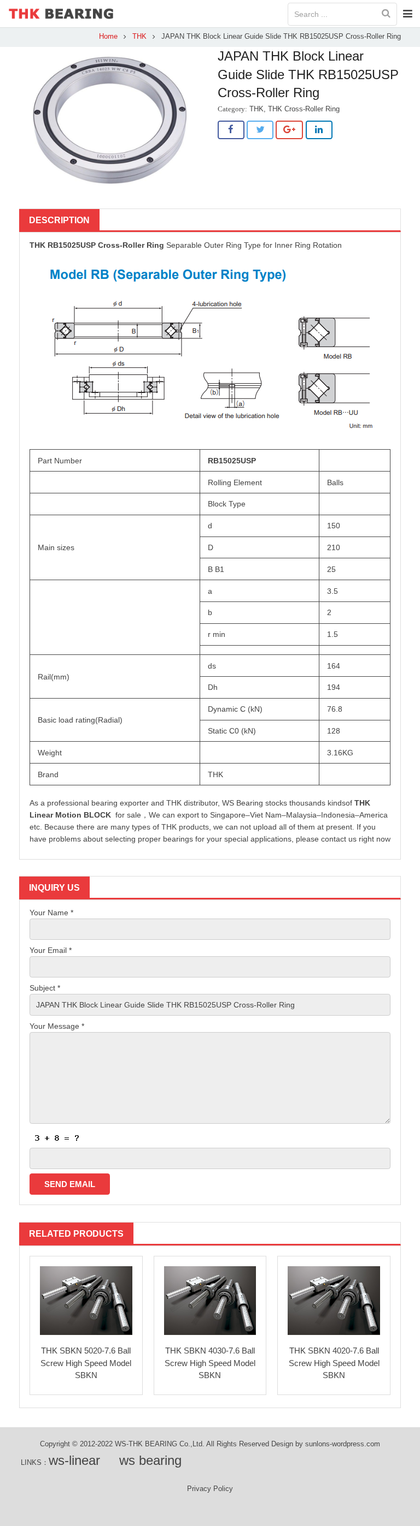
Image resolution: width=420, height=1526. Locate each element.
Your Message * (57, 1026)
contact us (339, 838)
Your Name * (51, 912)
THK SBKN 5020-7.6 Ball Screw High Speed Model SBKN (85, 1363)
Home (108, 36)
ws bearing (150, 1460)
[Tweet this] (260, 130)
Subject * (45, 987)
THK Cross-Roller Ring (304, 109)
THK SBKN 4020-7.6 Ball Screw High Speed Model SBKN (334, 1363)
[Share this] (231, 130)
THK (139, 36)
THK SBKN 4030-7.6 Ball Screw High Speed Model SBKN (210, 1363)
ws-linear (74, 1460)
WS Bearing (242, 802)
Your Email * (51, 950)
